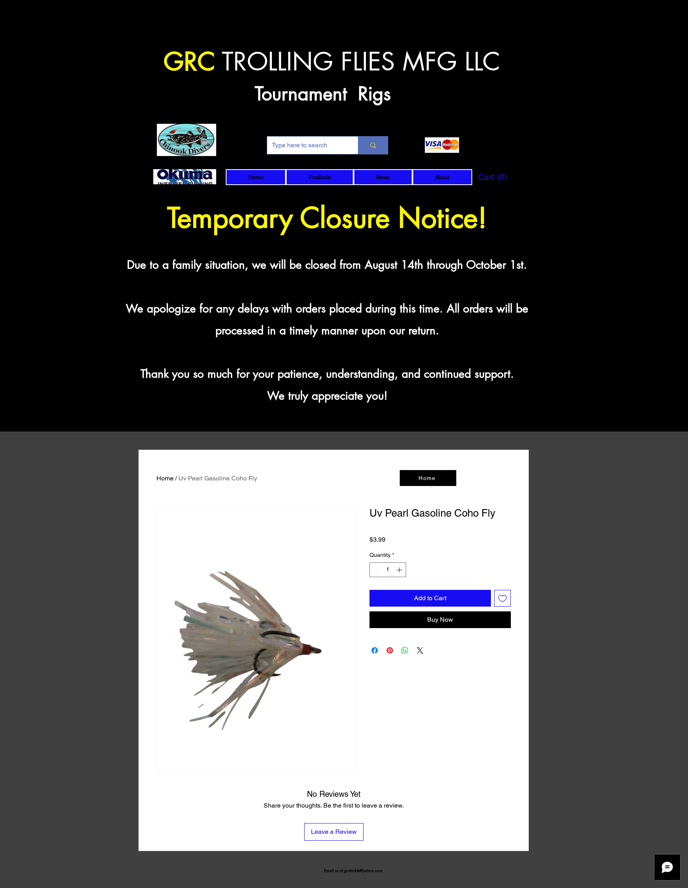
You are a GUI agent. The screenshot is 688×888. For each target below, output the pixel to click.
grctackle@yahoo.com (363, 870)
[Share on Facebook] (374, 650)
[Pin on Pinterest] (390, 650)
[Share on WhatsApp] (405, 650)
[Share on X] (420, 650)
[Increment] (400, 570)
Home (165, 478)
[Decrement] (376, 570)
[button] (319, 177)
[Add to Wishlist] (502, 598)
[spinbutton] (388, 570)
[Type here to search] (373, 145)
